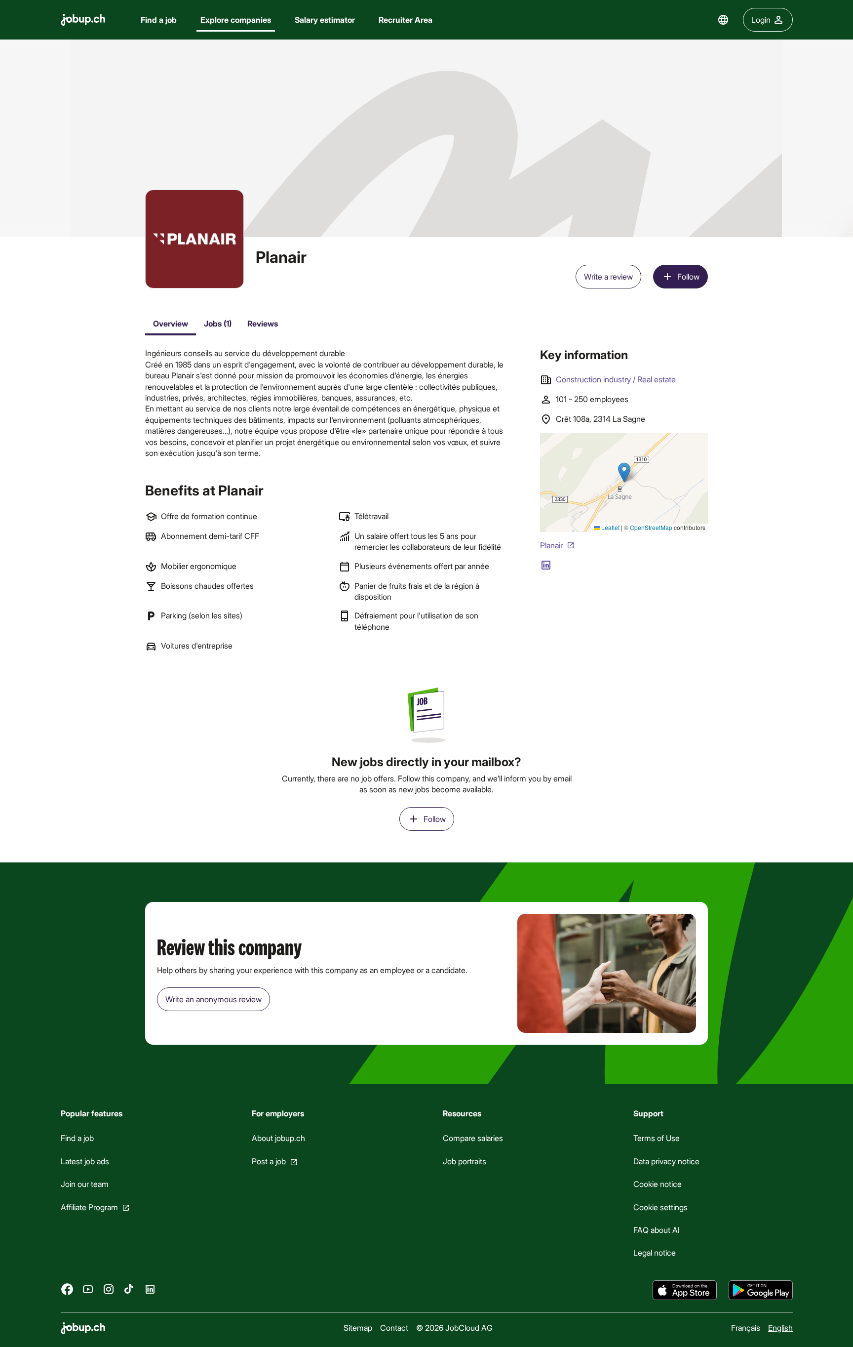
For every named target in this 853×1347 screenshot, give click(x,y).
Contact (394, 1327)
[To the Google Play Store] (761, 1290)
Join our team (85, 1183)
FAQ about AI (656, 1229)
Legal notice (654, 1252)
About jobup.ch (278, 1138)
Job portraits (464, 1161)
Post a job (268, 1161)
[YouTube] (87, 1288)
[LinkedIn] (150, 1288)
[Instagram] (108, 1288)
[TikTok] (129, 1288)
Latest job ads (85, 1161)
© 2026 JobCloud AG (454, 1327)
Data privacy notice (666, 1161)
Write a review (608, 276)
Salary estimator (325, 19)
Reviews (262, 323)
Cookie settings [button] (660, 1206)
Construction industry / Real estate (616, 379)
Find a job (159, 19)
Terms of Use (656, 1138)
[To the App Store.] (685, 1290)
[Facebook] (67, 1288)
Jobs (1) (218, 323)
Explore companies (235, 19)
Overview (170, 323)
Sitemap (358, 1327)
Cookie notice (657, 1183)
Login (761, 19)
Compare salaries (472, 1138)
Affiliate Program (89, 1206)
